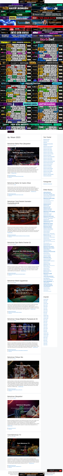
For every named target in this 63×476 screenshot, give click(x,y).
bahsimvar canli (46, 205)
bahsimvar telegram (47, 260)
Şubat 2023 (46, 341)
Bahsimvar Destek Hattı (48, 147)
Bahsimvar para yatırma (11, 466)
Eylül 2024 (45, 313)
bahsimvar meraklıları (52, 239)
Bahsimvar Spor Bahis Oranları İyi (19, 242)
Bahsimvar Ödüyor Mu (15, 357)
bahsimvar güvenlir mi (47, 231)
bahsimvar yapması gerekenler (47, 267)
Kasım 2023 (46, 328)
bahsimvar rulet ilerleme (46, 252)
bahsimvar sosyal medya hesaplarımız (48, 258)
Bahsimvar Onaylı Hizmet (48, 158)
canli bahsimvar (46, 274)
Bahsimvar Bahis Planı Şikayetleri (19, 144)
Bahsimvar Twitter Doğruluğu (48, 174)
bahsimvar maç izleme (47, 239)
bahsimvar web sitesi (47, 266)
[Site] (15, 45)
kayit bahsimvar (48, 281)
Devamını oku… (33, 191)
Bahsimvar (45, 142)
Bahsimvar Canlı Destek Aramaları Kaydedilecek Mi (15, 235)
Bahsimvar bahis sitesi (11, 350)
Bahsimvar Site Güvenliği (48, 169)
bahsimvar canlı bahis (48, 208)
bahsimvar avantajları (47, 195)
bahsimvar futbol (50, 218)
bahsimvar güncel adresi (48, 228)
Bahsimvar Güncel (48, 226)
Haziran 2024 (46, 318)
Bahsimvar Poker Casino (48, 149)
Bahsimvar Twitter (20, 176)
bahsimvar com (46, 217)
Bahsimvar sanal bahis (47, 253)
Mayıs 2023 (46, 337)
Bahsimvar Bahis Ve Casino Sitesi (19, 183)
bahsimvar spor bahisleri (47, 259)
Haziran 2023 (46, 335)
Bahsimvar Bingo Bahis (47, 175)
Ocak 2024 (45, 325)
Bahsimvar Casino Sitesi (11, 389)
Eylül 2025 (45, 302)
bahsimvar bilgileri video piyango (47, 201)
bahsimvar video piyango (52, 265)
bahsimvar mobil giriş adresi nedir (47, 240)
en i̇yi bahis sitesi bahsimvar (47, 277)
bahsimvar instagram (47, 232)
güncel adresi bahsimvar (48, 279)
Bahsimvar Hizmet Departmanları (49, 161)
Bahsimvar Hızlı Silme (47, 172)
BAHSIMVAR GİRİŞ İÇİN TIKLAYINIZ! (31, 26)
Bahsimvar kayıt (47, 234)
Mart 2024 (45, 322)
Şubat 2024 (46, 324)
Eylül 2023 (45, 331)
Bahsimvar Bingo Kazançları (48, 162)
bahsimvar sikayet (47, 256)
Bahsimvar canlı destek (49, 211)
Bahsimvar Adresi (47, 139)
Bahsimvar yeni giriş (47, 270)
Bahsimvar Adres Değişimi (48, 171)
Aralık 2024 (45, 309)
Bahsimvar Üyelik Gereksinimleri (49, 156)
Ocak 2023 (45, 343)
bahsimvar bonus (47, 204)
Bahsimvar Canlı (47, 207)
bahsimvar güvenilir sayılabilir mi (47, 230)
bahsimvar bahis (52, 195)
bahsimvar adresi (52, 194)
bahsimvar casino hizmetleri (48, 213)
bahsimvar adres (46, 194)
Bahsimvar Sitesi (20, 194)
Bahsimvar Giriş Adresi (48, 225)
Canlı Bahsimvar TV (14, 435)
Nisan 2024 (45, 321)
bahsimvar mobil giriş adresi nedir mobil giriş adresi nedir (49, 241)
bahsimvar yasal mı (46, 268)
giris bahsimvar (52, 277)
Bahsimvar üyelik (48, 273)
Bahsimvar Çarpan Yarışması (48, 153)
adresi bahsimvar (47, 192)
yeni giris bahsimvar (47, 286)
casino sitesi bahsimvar (48, 276)
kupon (53, 281)
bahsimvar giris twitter (48, 220)
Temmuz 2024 (46, 316)
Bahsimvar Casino (46, 212)
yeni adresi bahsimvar (48, 285)
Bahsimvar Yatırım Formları (48, 152)
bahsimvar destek (45, 218)
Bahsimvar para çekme (49, 247)
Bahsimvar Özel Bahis (26, 235)
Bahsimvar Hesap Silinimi (48, 150)
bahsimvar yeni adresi (47, 269)
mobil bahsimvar (46, 282)
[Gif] (31, 62)
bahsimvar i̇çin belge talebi (46, 233)
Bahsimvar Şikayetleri (15, 396)
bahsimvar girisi (46, 219)
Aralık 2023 (45, 327)
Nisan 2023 (45, 338)
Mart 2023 (45, 340)
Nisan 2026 (45, 300)
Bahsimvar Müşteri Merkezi (48, 168)
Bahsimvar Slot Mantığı (47, 165)
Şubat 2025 (46, 306)
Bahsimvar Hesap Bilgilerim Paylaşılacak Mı (23, 319)
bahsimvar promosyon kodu (49, 251)
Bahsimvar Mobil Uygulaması (18, 281)
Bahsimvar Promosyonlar (12, 175)
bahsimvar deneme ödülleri (52, 217)
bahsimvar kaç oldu (47, 235)
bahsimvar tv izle (47, 264)
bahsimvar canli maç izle (47, 206)
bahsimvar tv (53, 260)
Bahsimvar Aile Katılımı (47, 155)
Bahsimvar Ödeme (46, 272)
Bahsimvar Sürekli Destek (48, 159)
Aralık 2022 (45, 344)
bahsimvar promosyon (47, 250)
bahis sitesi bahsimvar (48, 193)
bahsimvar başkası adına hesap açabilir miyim (49, 200)
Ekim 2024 (45, 312)
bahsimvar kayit (52, 233)
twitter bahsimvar (48, 284)
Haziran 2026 (46, 299)
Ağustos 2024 (46, 315)
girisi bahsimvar (47, 278)
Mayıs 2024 (46, 319)
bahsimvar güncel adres (48, 227)
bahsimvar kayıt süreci (52, 234)
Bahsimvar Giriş (10, 312)
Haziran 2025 (46, 303)
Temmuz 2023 (46, 334)
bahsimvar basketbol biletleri (47, 199)
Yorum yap (10, 177)
